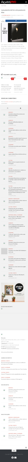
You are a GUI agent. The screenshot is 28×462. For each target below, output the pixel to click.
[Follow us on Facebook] (13, 458)
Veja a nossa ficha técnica (7, 352)
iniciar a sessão (9, 101)
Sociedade (10, 128)
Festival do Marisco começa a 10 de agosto (11, 379)
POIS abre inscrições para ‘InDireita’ (17, 146)
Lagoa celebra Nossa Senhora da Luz (17, 154)
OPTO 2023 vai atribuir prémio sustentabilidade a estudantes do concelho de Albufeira (16, 226)
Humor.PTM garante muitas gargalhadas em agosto (13, 374)
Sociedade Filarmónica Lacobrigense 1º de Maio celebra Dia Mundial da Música (17, 179)
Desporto (10, 112)
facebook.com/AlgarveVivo (13, 348)
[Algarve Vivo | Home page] (11, 2)
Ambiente (10, 120)
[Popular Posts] (20, 108)
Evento (14, 206)
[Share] (16, 21)
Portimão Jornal (12, 214)
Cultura (3, 5)
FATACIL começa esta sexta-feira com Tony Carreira (14, 369)
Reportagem (16, 198)
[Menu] (26, 2)
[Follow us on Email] (15, 458)
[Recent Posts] (7, 108)
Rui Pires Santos (6, 15)
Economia (10, 256)
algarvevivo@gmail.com (10, 346)
